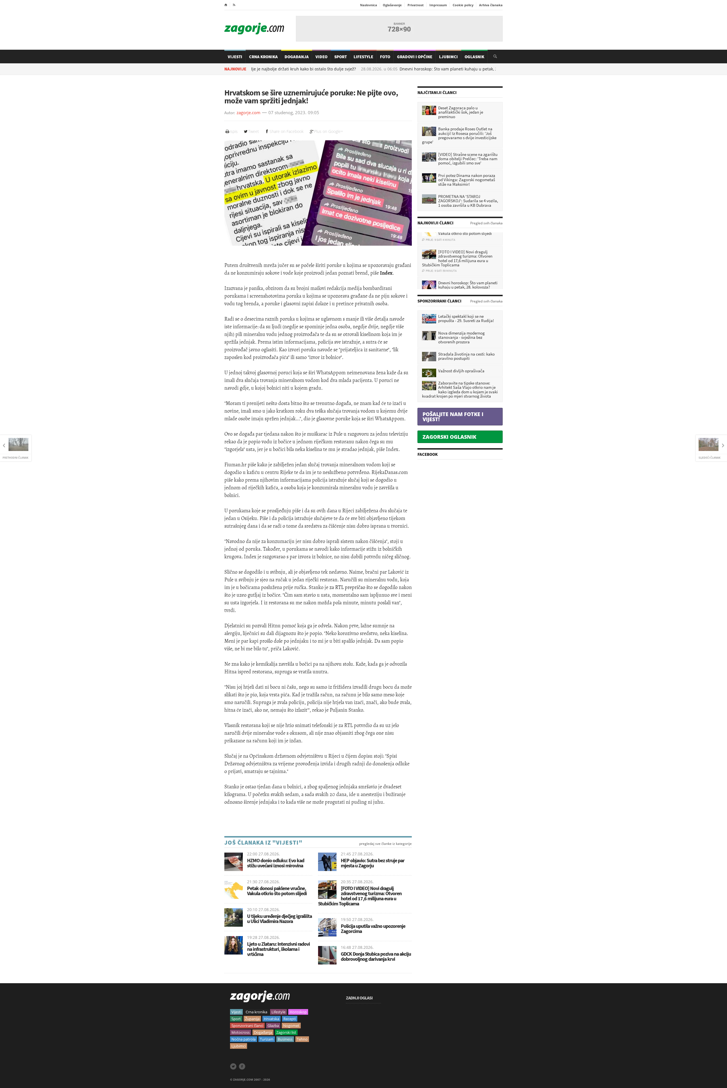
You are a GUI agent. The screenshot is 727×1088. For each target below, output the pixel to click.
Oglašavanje (392, 5)
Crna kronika (256, 1011)
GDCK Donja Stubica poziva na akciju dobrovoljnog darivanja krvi (376, 956)
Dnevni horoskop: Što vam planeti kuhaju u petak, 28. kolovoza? (429, 69)
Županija (252, 1018)
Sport (340, 56)
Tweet (253, 131)
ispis (234, 131)
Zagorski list (286, 1032)
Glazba (273, 1025)
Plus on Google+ (328, 131)
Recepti (289, 1018)
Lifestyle (363, 56)
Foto (385, 56)
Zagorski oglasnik (449, 436)
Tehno (302, 1039)
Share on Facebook (287, 131)
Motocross (240, 1032)
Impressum (438, 5)
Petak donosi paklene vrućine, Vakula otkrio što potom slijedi (277, 891)
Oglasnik (474, 56)
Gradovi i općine (414, 56)
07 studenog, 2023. (287, 112)
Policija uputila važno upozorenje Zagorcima (373, 928)
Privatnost (416, 5)
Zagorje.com (254, 28)
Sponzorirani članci (247, 1025)
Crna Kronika (263, 56)
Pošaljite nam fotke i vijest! (453, 417)
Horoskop (298, 1011)
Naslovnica (368, 5)
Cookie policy (463, 5)
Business (285, 1039)
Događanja (297, 56)
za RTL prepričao (347, 587)
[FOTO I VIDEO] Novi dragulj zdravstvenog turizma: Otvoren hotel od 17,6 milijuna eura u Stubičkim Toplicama (360, 896)
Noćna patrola (243, 1039)
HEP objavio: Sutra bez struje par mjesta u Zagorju (372, 863)
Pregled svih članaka (486, 223)
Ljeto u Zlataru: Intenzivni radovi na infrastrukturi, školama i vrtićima (278, 949)
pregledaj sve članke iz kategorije (385, 843)
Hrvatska (271, 1018)
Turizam (266, 1039)
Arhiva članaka (491, 5)
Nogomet (291, 1025)
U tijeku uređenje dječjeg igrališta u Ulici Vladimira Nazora (279, 918)
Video (321, 56)
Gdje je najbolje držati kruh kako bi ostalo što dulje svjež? (271, 69)
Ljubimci (448, 56)
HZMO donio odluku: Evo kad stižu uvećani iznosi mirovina (275, 863)
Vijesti (235, 56)
